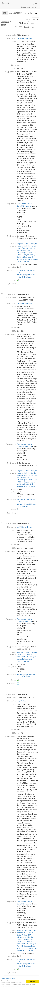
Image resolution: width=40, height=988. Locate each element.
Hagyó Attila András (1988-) (26, 248)
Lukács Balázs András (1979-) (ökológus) (27, 260)
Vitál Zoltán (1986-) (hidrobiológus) (23, 251)
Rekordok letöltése (8, 978)
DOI (18, 272)
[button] (35, 19)
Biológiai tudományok (24, 206)
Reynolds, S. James (24, 946)
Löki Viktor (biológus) (24, 38)
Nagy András (32, 246)
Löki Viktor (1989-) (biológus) (27, 949)
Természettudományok (25, 204)
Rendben (32, 981)
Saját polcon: (11, 283)
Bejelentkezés (25, 7)
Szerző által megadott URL (26, 270)
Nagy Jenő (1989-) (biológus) (27, 244)
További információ (20, 986)
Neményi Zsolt (22, 246)
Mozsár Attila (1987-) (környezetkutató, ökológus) (27, 254)
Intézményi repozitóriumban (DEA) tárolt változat (26, 276)
